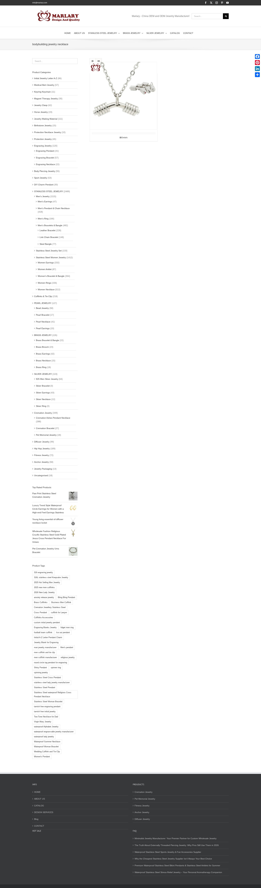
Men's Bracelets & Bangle (50, 225)
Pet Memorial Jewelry (46, 435)
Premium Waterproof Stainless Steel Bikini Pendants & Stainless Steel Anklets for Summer (177, 865)
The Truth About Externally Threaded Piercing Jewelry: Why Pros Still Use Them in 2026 (177, 845)
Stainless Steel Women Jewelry (51, 257)
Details (124, 138)
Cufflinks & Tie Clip (43, 296)
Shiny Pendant (40, 668)
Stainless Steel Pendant (44, 687)
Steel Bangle (46, 244)
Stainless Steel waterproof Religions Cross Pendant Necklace (52, 694)
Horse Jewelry (41, 112)
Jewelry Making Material (45, 119)
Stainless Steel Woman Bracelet (48, 702)
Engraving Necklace (45, 164)
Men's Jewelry (43, 196)
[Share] (257, 75)
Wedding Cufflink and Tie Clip (47, 752)
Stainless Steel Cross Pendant (47, 678)
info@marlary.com (39, 3)
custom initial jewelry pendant (47, 622)
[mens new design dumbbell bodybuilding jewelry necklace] (124, 96)
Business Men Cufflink (61, 602)
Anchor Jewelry (41, 462)
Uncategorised (41, 475)
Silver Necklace (43, 399)
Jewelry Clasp (40, 105)
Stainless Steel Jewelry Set (49, 250)
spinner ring (56, 668)
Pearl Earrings (43, 328)
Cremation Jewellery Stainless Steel (50, 607)
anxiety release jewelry (44, 597)
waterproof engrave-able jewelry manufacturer (54, 732)
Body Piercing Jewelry (44, 171)
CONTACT (39, 826)
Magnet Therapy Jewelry (46, 98)
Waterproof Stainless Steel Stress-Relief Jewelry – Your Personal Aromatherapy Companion (178, 872)
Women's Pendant (42, 757)
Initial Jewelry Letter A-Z (45, 78)
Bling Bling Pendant (66, 597)
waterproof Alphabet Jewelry (46, 727)
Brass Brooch (42, 347)
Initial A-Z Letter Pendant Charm (48, 637)
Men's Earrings (45, 201)
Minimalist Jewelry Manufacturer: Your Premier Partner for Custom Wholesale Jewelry (175, 838)
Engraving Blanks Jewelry (45, 627)
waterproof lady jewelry (44, 737)
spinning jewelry (41, 673)
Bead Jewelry (42, 308)
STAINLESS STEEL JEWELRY (48, 191)
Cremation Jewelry (43, 413)
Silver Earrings (43, 392)
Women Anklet (45, 269)
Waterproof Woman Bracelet (46, 747)
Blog (36, 819)
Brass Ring (41, 367)
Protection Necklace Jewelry (47, 132)
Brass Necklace (43, 360)
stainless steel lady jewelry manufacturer (52, 682)
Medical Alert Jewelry (44, 85)
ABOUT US (39, 799)
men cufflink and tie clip (44, 652)
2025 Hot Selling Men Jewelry (47, 582)
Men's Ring (43, 218)
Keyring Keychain (42, 92)
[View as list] (99, 61)
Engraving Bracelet (45, 157)
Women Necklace (46, 289)
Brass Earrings (43, 354)
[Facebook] (257, 57)
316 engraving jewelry (43, 572)
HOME (37, 792)
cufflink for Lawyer (59, 613)
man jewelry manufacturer (45, 647)
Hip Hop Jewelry (42, 448)
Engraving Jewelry (43, 146)
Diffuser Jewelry (41, 442)
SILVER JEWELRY (43, 374)
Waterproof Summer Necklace (47, 742)
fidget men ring (67, 627)
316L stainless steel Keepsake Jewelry (51, 577)
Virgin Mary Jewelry (42, 722)
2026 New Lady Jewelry (44, 592)
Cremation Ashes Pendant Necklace (53, 418)
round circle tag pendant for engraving (50, 663)
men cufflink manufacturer (45, 657)
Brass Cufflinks (40, 602)
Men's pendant (66, 647)
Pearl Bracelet (42, 315)
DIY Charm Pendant (43, 184)
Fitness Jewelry (41, 455)
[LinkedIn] (257, 69)
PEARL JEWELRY (42, 303)
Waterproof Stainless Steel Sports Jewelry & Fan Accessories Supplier (168, 852)
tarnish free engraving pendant (47, 707)
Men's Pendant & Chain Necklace (54, 208)
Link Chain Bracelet (49, 237)
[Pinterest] (257, 63)
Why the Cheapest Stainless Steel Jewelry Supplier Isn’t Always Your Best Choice (173, 858)
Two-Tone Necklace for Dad (46, 717)
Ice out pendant (63, 632)
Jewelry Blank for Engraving (46, 642)
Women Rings (44, 283)
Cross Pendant (40, 613)
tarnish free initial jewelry (45, 712)
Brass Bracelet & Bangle (47, 340)
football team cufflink (43, 632)
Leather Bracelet (47, 230)
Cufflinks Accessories (43, 617)
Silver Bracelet (43, 386)
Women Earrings (46, 262)
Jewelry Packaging (43, 469)
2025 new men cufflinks (44, 587)
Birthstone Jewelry (43, 125)
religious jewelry (68, 657)
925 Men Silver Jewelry (47, 379)
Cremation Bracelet (45, 428)
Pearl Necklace (43, 321)
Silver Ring (41, 406)
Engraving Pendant (45, 151)
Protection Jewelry (43, 139)
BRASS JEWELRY (43, 335)
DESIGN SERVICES (43, 812)
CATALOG (39, 805)
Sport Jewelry (40, 178)
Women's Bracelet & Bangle (51, 276)
